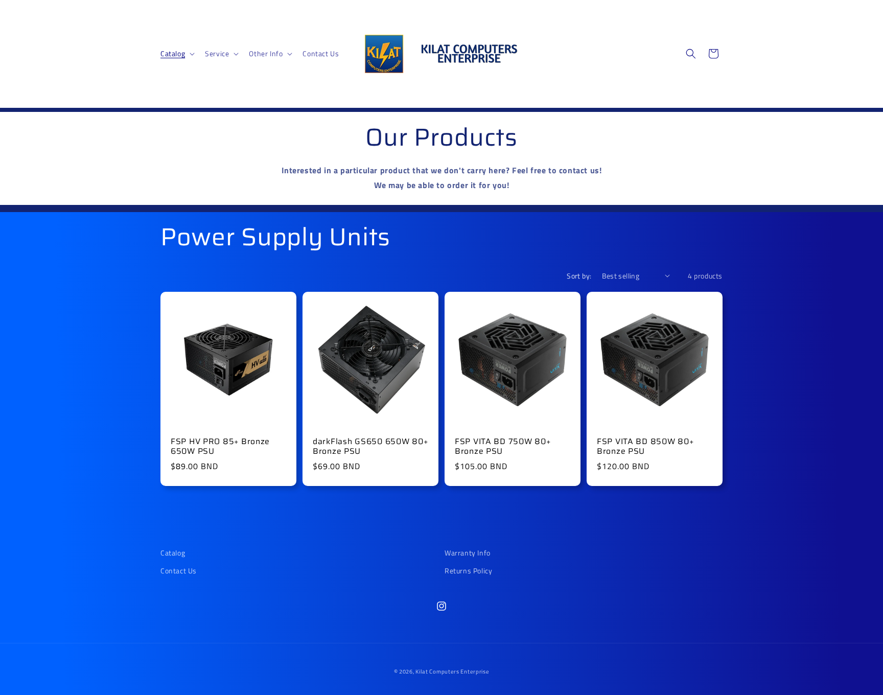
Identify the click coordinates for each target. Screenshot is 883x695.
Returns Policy (468, 570)
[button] (176, 53)
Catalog (172, 552)
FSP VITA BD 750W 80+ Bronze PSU (502, 446)
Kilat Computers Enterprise (452, 671)
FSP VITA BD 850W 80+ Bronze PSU (645, 446)
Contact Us (178, 570)
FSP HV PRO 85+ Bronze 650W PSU (220, 446)
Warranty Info (468, 552)
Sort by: (579, 275)
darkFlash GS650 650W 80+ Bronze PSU (370, 446)
